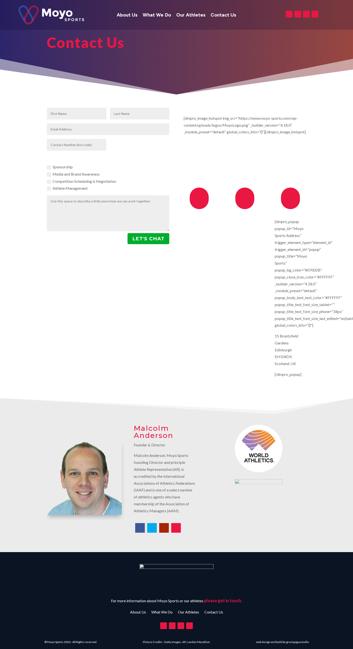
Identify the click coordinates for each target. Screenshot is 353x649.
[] (244, 207)
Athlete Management (70, 188)
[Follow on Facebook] (289, 14)
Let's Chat (148, 239)
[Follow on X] (297, 14)
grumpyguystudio (297, 642)
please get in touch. (223, 600)
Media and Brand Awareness (76, 174)
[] (199, 207)
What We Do (157, 15)
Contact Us (223, 15)
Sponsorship (63, 167)
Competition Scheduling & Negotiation (84, 181)
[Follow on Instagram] (306, 14)
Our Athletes (190, 15)
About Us (127, 15)
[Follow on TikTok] (315, 14)
